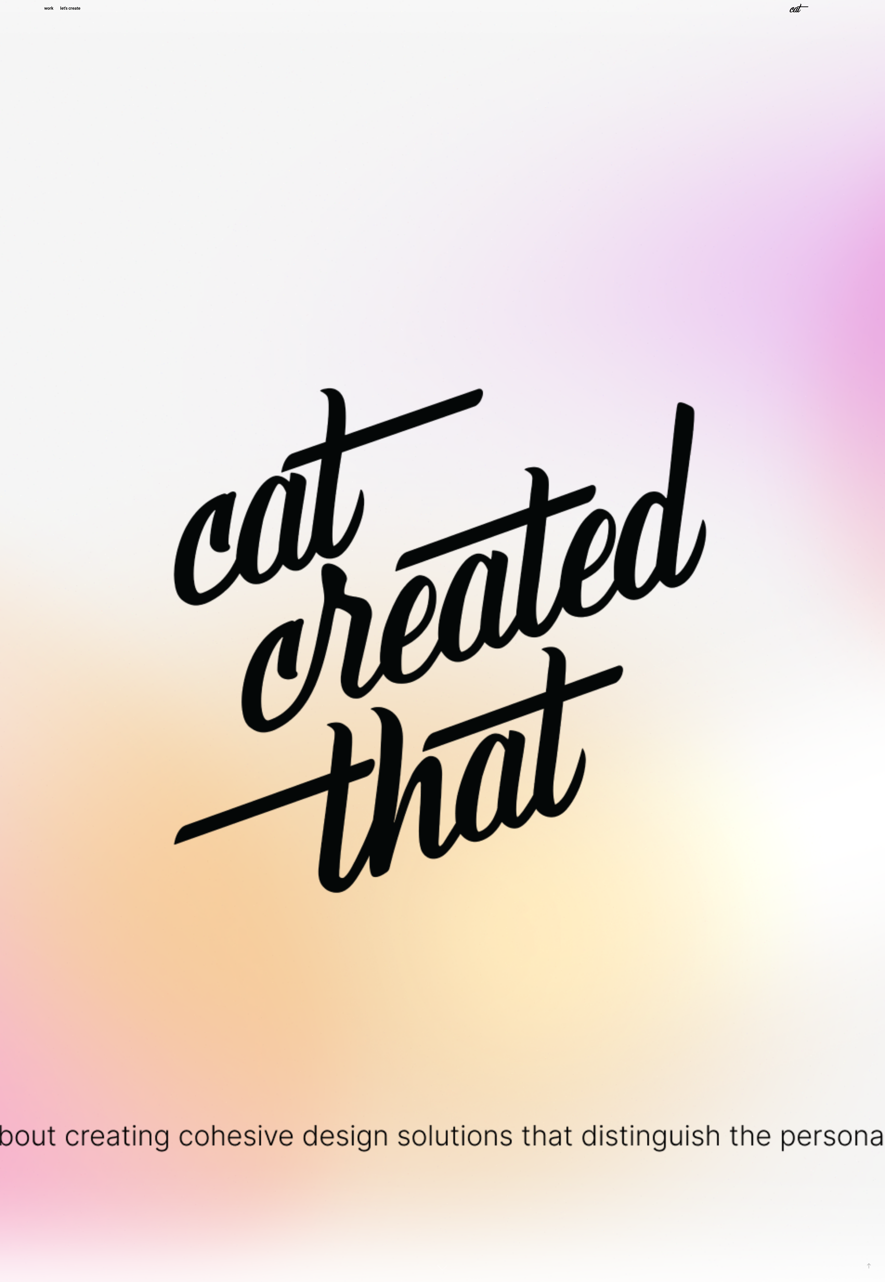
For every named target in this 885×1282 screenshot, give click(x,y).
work (48, 8)
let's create (70, 8)
